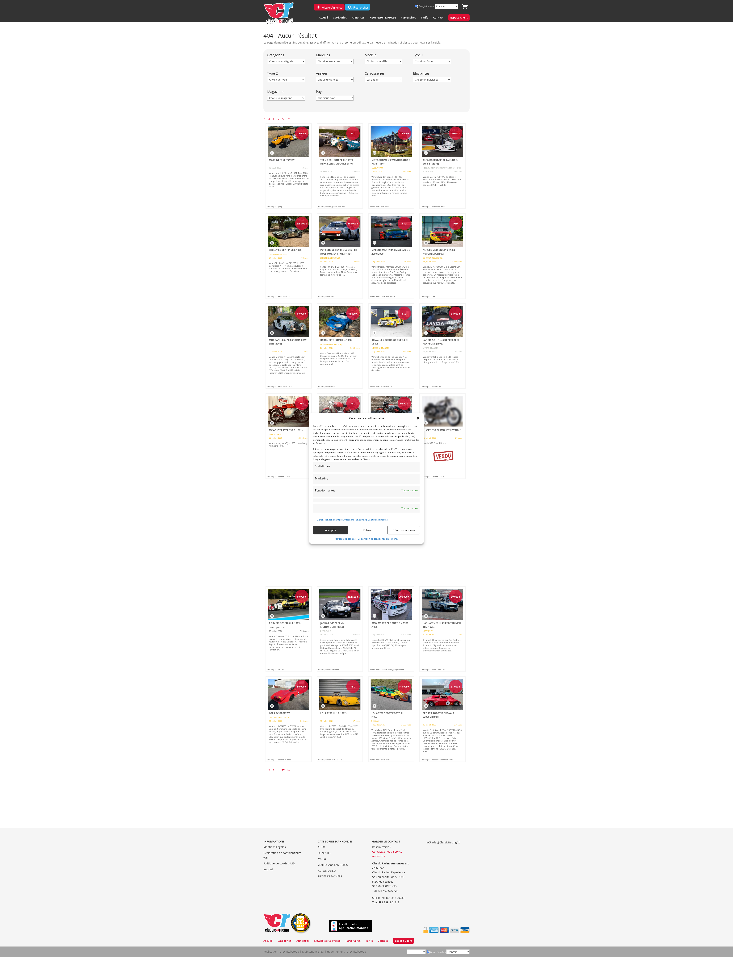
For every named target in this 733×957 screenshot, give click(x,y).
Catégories (340, 17)
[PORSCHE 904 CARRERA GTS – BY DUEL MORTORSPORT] (339, 256)
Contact (438, 17)
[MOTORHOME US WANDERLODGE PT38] (391, 166)
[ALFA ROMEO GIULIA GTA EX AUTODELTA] (442, 256)
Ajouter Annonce (331, 7)
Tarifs (424, 17)
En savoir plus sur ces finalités (372, 519)
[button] (418, 418)
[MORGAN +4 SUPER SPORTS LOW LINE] (288, 346)
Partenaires (408, 17)
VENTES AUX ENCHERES (333, 865)
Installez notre (353, 926)
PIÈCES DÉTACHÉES (330, 876)
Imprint (394, 538)
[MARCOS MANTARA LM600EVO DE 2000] (391, 256)
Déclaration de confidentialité (373, 538)
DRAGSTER (324, 853)
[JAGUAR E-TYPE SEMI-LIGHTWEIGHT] (339, 629)
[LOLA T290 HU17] (339, 719)
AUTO (321, 847)
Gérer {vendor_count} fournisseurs (335, 519)
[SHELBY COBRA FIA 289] (288, 256)
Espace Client (459, 17)
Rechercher (360, 7)
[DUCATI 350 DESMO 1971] (442, 436)
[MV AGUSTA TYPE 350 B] (288, 436)
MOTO (322, 859)
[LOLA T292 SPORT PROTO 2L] (391, 719)
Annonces (358, 17)
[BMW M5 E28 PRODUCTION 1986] (391, 629)
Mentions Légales (274, 847)
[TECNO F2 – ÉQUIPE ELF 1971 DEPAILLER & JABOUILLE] (339, 166)
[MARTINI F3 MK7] (288, 166)
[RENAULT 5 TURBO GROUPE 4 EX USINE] (391, 346)
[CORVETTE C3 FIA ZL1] (288, 629)
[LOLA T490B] (288, 719)
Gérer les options (403, 530)
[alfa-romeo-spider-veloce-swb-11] (442, 166)
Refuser (368, 530)
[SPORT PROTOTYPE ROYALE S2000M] (442, 719)
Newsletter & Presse (383, 17)
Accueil (323, 17)
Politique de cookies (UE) (279, 863)
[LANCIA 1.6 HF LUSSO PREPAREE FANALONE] (442, 346)
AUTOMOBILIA (327, 870)
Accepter (330, 530)
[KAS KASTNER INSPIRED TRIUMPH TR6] (442, 629)
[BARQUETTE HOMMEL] (339, 346)
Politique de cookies (345, 538)
